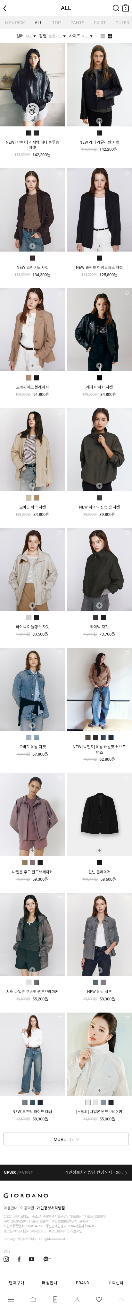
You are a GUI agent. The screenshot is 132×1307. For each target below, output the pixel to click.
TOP (56, 22)
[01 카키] (88, 737)
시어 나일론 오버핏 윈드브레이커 (32, 992)
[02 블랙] (36, 133)
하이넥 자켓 (99, 627)
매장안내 (49, 1282)
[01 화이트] (28, 982)
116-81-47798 (34, 1226)
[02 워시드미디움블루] (36, 737)
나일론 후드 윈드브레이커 (32, 872)
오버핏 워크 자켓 (32, 507)
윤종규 (83, 1221)
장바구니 (125, 5)
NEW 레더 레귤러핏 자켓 (99, 142)
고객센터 (115, 1282)
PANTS (77, 22)
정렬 (50, 36)
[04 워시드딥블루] (111, 737)
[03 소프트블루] (103, 1102)
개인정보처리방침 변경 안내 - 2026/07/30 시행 (96, 1172)
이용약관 (27, 1208)
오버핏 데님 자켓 (32, 747)
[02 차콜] (36, 982)
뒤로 (6, 2)
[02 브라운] (95, 737)
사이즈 (78, 36)
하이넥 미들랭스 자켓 (32, 627)
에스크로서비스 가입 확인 (65, 1231)
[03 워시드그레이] (40, 1102)
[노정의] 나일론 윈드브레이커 (99, 1112)
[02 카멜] (36, 498)
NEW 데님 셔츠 (99, 992)
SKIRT (100, 22)
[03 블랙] (40, 862)
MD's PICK (15, 22)
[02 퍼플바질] (32, 862)
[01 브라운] (28, 133)
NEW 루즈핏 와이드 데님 (32, 1112)
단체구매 (16, 1282)
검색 (116, 2)
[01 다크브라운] (32, 258)
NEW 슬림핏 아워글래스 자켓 (99, 267)
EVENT (26, 1172)
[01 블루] (95, 982)
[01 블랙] (99, 133)
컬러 (24, 36)
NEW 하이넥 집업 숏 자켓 (99, 507)
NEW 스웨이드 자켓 (32, 267)
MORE (66, 1139)
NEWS (10, 1172)
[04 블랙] (111, 1102)
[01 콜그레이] (99, 498)
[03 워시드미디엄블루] (103, 737)
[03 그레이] (103, 982)
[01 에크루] (28, 617)
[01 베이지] (28, 378)
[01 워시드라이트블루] (28, 737)
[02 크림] (95, 1102)
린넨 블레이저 (99, 872)
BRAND (82, 1282)
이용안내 (11, 1208)
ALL (39, 22)
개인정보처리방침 (51, 1208)
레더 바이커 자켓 (99, 387)
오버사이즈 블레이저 (32, 387)
